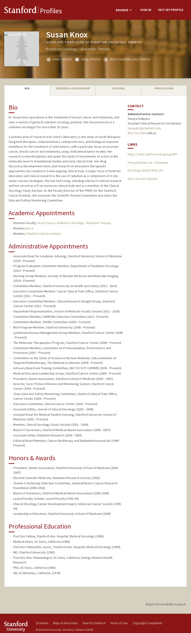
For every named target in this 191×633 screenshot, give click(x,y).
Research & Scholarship (73, 88)
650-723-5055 (137, 133)
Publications (164, 88)
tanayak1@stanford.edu (144, 128)
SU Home (42, 623)
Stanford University (17, 626)
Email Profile (90, 59)
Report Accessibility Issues (165, 604)
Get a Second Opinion (143, 179)
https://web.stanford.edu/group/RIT (152, 154)
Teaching (118, 88)
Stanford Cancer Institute (43, 233)
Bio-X (29, 228)
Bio (27, 88)
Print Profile (62, 59)
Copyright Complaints (147, 623)
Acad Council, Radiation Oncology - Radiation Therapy (75, 223)
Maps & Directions (65, 623)
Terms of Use (119, 623)
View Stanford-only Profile (130, 59)
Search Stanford (93, 623)
